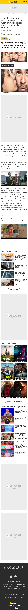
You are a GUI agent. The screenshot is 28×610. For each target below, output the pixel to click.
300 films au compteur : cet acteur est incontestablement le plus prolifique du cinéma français (21, 265)
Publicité (22, 593)
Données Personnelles (5, 595)
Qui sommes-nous (9, 593)
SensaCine (19, 584)
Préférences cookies (20, 594)
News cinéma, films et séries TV (10, 13)
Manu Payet (4, 149)
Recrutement (16, 593)
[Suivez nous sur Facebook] (6, 567)
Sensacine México (12, 588)
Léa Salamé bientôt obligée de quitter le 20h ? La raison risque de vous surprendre (21, 451)
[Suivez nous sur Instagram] (14, 567)
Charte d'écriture (22, 595)
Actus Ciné (19, 13)
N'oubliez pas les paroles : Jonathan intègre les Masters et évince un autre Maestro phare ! (21, 410)
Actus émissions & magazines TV (14, 460)
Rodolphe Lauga (14, 149)
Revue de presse (14, 595)
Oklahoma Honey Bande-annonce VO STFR (7, 361)
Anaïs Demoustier (17, 201)
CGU (26, 593)
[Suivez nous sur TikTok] (18, 567)
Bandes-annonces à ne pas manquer (14, 401)
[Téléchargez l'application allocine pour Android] (16, 576)
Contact (2, 593)
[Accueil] (12, 2)
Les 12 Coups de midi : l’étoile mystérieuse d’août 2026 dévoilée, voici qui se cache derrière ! (21, 427)
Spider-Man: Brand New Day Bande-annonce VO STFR (7, 397)
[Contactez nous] (22, 567)
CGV (5, 594)
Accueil (2, 13)
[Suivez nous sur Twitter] (10, 567)
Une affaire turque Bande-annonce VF (21, 379)
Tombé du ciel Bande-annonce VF (7, 379)
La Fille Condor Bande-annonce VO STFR (21, 361)
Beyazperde (6, 586)
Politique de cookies (11, 594)
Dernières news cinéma (14, 289)
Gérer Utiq (16, 597)
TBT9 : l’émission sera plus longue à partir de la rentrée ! (21, 418)
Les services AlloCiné (9, 597)
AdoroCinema (19, 586)
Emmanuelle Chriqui (7, 205)
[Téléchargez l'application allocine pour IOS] (12, 576)
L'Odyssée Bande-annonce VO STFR (21, 397)
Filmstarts (5, 584)
